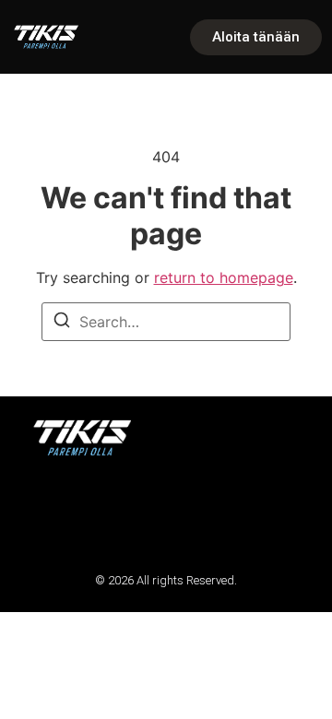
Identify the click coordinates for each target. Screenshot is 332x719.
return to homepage (223, 277)
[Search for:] (166, 321)
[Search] (62, 322)
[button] (39, 514)
